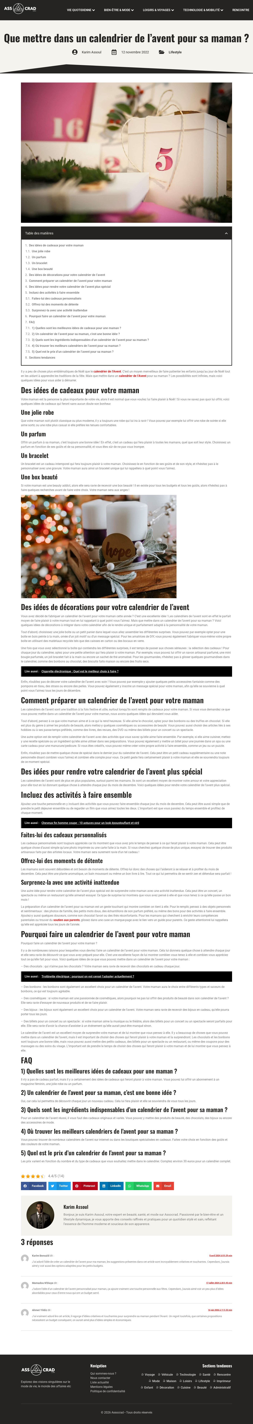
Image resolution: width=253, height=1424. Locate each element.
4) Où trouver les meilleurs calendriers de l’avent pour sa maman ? (76, 346)
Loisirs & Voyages (156, 10)
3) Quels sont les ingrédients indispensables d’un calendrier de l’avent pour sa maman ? (90, 340)
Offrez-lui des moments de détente (55, 304)
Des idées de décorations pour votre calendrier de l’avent (67, 275)
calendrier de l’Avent (107, 371)
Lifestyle (175, 52)
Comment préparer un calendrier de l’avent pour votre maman (70, 281)
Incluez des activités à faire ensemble (54, 292)
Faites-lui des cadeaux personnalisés (56, 298)
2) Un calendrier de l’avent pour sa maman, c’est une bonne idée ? (76, 334)
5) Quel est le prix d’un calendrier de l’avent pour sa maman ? (73, 351)
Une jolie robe (41, 251)
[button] (226, 233)
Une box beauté (42, 269)
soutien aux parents (66, 920)
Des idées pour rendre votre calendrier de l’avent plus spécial (70, 286)
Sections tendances (42, 357)
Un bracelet (39, 263)
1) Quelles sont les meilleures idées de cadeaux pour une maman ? (76, 328)
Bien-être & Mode (117, 10)
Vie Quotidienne (79, 10)
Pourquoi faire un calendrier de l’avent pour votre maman (67, 316)
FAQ (32, 322)
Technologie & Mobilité (201, 10)
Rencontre (240, 10)
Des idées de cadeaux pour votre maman (56, 245)
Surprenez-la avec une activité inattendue (59, 310)
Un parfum (39, 257)
